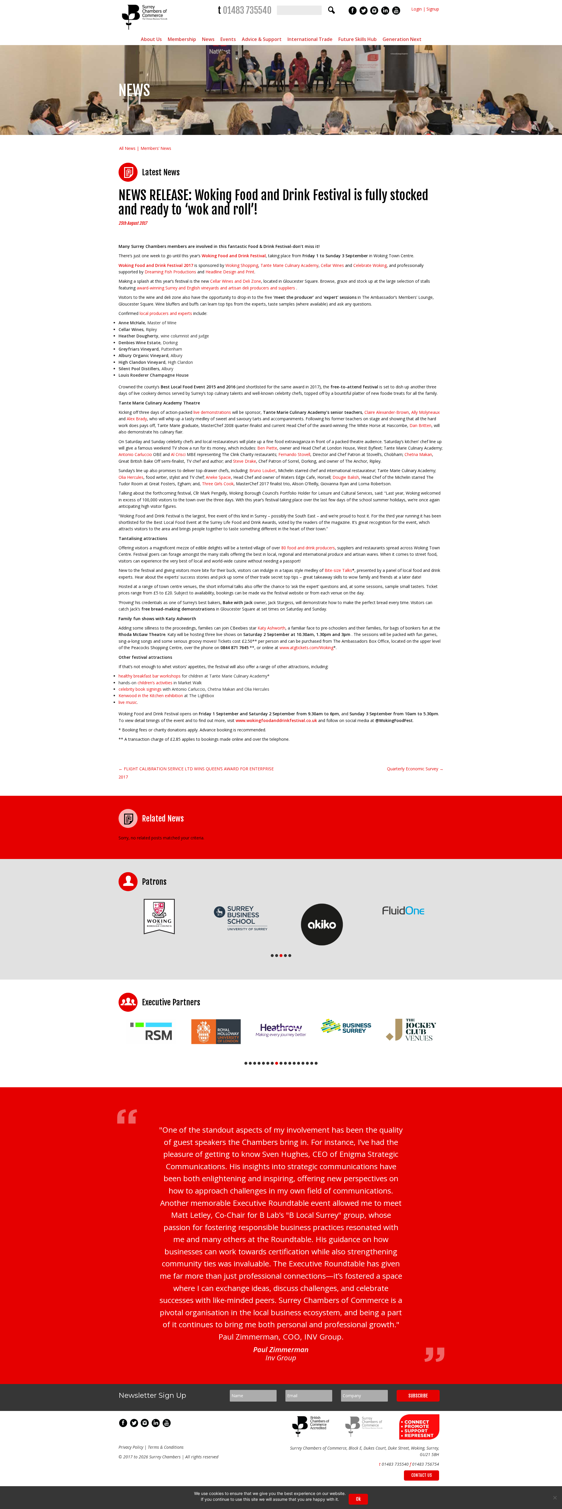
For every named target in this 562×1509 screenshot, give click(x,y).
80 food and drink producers (308, 548)
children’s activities (155, 682)
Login (416, 9)
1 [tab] (272, 955)
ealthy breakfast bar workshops (151, 676)
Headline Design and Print (229, 272)
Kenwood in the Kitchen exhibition (151, 695)
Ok (358, 1499)
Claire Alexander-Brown (386, 412)
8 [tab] (276, 1063)
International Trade (310, 39)
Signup (432, 9)
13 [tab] (298, 1063)
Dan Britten (420, 425)
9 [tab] (281, 1063)
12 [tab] (294, 1063)
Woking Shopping (241, 265)
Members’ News (155, 148)
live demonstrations (212, 412)
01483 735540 (247, 10)
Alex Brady (137, 418)
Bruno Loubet (262, 470)
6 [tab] (267, 1063)
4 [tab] (285, 955)
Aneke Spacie (218, 477)
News (208, 39)
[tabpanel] (159, 916)
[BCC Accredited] (312, 1435)
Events (228, 39)
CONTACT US (421, 1475)
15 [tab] (307, 1063)
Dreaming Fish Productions (171, 272)
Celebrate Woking (370, 265)
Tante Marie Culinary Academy (289, 265)
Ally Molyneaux (425, 412)
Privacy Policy (131, 1447)
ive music (128, 702)
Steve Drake (244, 461)
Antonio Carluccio (135, 454)
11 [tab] (289, 1063)
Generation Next (402, 39)
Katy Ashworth (271, 628)
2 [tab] (276, 955)
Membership (182, 39)
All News (127, 148)
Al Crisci (178, 454)
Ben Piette (267, 448)
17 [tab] (316, 1063)
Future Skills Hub (357, 39)
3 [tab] (281, 955)
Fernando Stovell (294, 454)
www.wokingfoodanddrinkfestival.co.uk (277, 720)
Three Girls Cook (218, 483)
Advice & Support (262, 39)
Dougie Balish (346, 477)
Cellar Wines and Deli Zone (235, 281)
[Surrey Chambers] (145, 31)
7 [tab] (272, 1063)
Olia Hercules (131, 477)
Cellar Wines (333, 265)
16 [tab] (311, 1063)
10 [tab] (285, 1063)
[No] (555, 1498)
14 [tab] (302, 1063)
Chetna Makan (418, 454)
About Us (151, 39)
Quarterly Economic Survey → (415, 768)
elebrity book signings (141, 689)
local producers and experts (166, 313)
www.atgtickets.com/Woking (306, 647)
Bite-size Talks (338, 570)
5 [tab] (289, 955)
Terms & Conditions (166, 1447)
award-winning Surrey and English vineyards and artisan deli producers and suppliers (216, 288)
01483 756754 (425, 1464)
